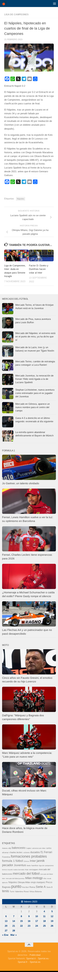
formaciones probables (29, 856)
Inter (33, 860)
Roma (32, 887)
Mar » (13, 935)
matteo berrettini (18, 869)
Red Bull (25, 887)
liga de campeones (16, 14)
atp (9, 848)
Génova (26, 861)
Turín (12, 891)
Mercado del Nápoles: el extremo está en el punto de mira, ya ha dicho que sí (35, 336)
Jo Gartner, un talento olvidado (20, 483)
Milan (28, 878)
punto (16, 886)
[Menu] (54, 3)
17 (36, 921)
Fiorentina (6, 857)
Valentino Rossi (22, 891)
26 (52, 926)
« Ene (5, 935)
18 (44, 921)
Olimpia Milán (24, 882)
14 (13, 921)
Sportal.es (35, 962)
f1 (42, 852)
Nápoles (20, 199)
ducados (35, 852)
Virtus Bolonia (35, 891)
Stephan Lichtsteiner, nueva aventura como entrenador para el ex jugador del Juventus (34, 393)
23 (29, 926)
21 (13, 926)
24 (36, 926)
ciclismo (26, 852)
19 (52, 921)
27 (6, 930)
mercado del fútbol (26, 873)
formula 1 (8, 860)
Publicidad (35, 955)
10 (36, 916)
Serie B (49, 887)
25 (44, 926)
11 (44, 916)
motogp (38, 878)
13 (6, 921)
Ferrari (48, 852)
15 (21, 921)
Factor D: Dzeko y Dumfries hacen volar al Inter (38, 269)
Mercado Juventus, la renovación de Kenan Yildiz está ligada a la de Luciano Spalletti (34, 379)
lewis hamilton (32, 865)
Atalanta (5, 848)
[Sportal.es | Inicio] (5, 3)
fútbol (19, 860)
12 (52, 916)
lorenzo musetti (7, 869)
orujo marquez (38, 882)
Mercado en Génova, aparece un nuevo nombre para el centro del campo (32, 407)
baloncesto (18, 847)
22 (21, 926)
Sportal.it (31, 958)
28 (13, 930)
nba (44, 878)
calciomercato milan (38, 848)
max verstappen (31, 870)
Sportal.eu (43, 958)
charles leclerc (16, 852)
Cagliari (28, 848)
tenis (5, 891)
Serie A (41, 887)
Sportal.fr (22, 962)
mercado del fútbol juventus (15, 878)
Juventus (20, 865)
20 (6, 926)
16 (29, 921)
